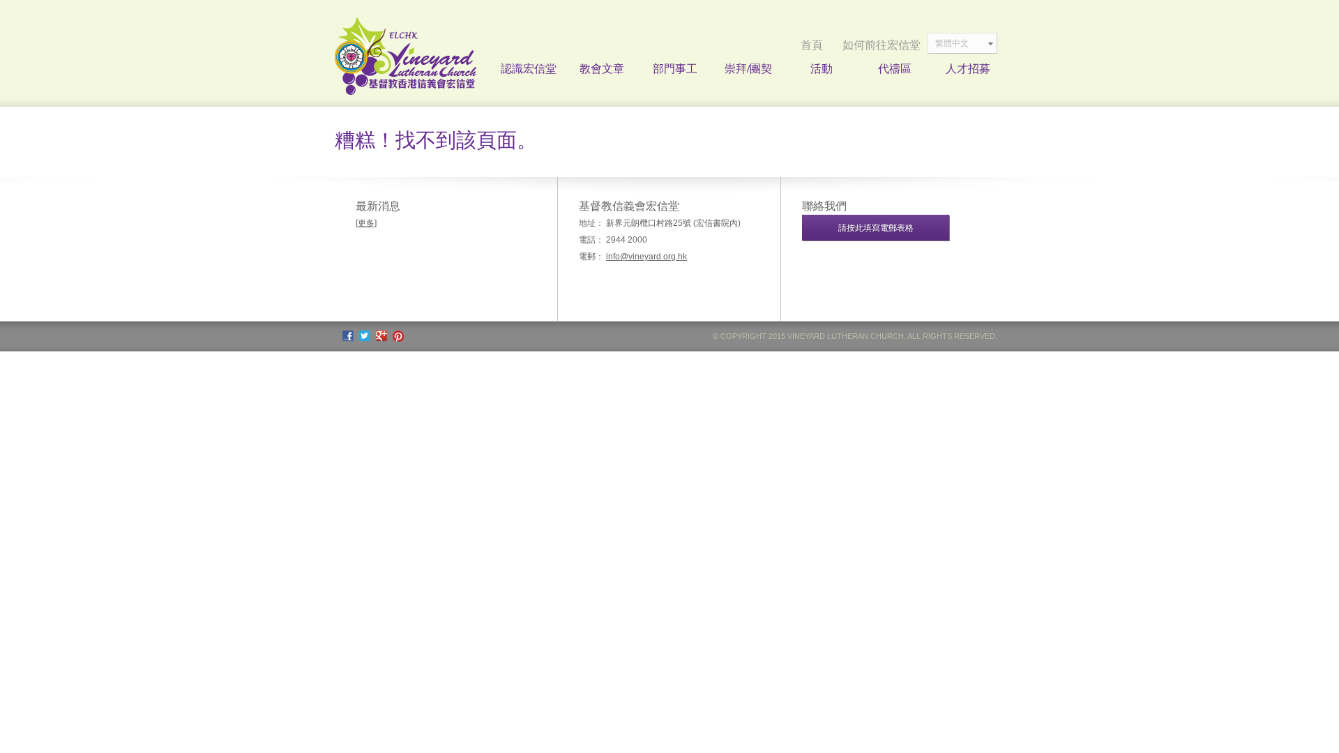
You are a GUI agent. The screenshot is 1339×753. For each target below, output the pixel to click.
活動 (821, 68)
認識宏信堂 (529, 68)
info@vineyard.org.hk (646, 256)
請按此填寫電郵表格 (876, 228)
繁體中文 (952, 43)
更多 (366, 223)
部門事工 (675, 68)
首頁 (812, 45)
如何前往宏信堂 (881, 45)
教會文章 (602, 68)
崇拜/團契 (748, 68)
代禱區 (894, 68)
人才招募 (968, 68)
